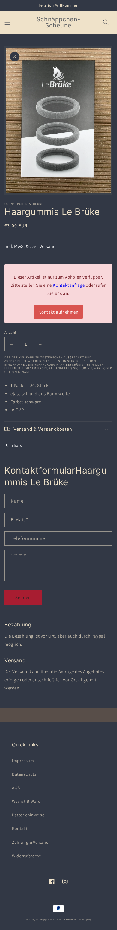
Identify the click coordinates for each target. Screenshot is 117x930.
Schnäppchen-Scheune (51, 919)
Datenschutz (24, 774)
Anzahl (10, 332)
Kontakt (20, 828)
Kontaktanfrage (69, 285)
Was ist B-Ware (26, 801)
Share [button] (16, 445)
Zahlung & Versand (30, 842)
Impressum (23, 760)
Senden (23, 597)
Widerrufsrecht (26, 856)
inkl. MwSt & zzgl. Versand (30, 246)
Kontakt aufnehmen (58, 312)
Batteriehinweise (28, 815)
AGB (16, 787)
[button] (7, 22)
